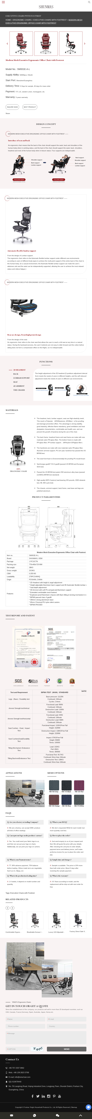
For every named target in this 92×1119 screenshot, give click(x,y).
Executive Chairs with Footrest (50, 20)
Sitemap (74, 1107)
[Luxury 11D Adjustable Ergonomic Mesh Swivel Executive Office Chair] (56, 920)
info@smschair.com (22, 1077)
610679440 (16, 1082)
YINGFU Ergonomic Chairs (21, 1002)
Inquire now (12, 107)
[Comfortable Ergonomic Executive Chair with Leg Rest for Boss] (14, 920)
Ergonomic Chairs (22, 20)
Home (8, 20)
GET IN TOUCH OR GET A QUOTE (27, 1006)
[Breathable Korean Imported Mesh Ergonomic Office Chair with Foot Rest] (35, 920)
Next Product (30, 107)
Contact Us (12, 1059)
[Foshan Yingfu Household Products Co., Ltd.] (46, 6)
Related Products (17, 899)
